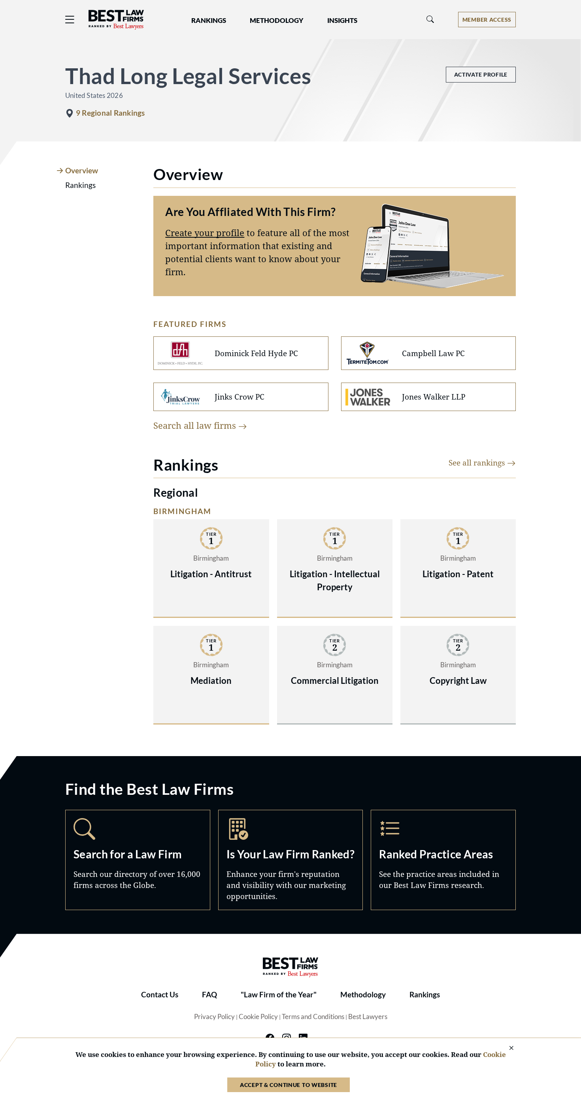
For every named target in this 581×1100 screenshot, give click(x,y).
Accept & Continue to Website (288, 1084)
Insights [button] (342, 20)
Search (138, 860)
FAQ (209, 994)
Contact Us (159, 994)
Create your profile (204, 232)
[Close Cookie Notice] (506, 1048)
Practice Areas (443, 860)
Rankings (424, 994)
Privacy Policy (214, 1017)
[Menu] (70, 19)
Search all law (195, 425)
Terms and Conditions (313, 1017)
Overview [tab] (81, 170)
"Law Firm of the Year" (279, 994)
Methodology (363, 994)
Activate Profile (480, 74)
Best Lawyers (367, 1017)
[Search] (430, 19)
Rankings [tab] (80, 185)
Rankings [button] (208, 20)
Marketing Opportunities (291, 860)
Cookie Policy (258, 1017)
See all (478, 462)
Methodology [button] (277, 20)
